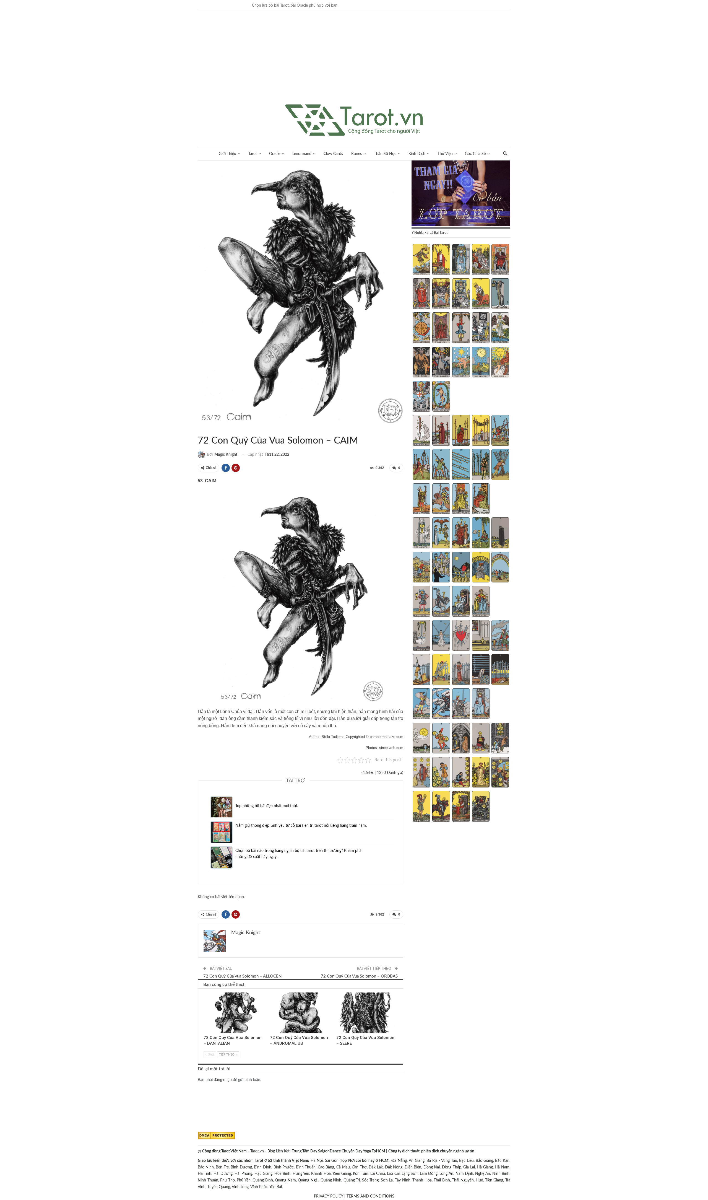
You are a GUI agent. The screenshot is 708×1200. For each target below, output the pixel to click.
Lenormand (301, 154)
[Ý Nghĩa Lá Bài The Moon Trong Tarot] (481, 363)
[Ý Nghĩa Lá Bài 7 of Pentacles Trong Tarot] (441, 773)
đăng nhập (223, 1080)
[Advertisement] (354, 63)
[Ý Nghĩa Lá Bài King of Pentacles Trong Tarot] (481, 807)
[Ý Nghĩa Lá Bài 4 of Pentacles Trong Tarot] (481, 739)
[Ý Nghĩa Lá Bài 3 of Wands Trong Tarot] (461, 431)
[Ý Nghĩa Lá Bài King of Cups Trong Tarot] (481, 602)
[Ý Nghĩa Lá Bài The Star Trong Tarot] (461, 363)
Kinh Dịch (416, 154)
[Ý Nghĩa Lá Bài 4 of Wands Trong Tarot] (481, 431)
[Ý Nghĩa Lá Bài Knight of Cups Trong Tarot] (441, 602)
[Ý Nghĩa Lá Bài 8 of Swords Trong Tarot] (461, 670)
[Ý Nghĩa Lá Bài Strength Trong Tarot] (481, 294)
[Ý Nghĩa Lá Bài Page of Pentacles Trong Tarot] (421, 807)
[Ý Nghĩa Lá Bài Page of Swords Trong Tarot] (421, 704)
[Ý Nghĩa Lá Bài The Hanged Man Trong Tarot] (461, 328)
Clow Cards (333, 154)
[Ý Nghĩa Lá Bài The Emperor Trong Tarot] (500, 260)
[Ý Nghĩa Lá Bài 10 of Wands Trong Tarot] (500, 465)
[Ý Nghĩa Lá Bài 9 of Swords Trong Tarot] (481, 670)
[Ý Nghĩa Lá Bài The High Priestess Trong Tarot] (461, 260)
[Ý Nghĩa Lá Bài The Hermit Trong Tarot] (500, 294)
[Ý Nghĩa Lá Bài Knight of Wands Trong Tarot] (441, 499)
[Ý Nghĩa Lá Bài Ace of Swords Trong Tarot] (421, 636)
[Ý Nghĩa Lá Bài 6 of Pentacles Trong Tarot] (421, 773)
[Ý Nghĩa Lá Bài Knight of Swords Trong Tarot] (441, 704)
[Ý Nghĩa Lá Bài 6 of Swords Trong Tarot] (421, 670)
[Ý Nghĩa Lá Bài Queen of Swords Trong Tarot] (461, 704)
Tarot (252, 154)
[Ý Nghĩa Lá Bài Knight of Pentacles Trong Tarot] (441, 807)
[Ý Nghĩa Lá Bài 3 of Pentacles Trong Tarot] (461, 739)
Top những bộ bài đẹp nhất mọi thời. (266, 806)
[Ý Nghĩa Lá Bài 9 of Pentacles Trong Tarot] (481, 773)
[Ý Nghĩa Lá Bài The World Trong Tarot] (441, 397)
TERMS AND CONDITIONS (370, 1196)
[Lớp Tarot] (461, 194)
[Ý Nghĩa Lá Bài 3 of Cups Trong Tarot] (461, 533)
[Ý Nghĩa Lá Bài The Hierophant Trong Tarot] (421, 294)
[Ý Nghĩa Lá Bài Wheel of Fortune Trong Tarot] (421, 328)
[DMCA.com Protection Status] (216, 1135)
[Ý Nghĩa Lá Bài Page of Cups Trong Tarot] (421, 602)
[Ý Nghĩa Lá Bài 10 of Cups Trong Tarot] (500, 568)
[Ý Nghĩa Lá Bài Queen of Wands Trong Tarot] (461, 499)
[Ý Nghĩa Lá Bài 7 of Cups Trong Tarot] (441, 568)
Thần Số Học (385, 154)
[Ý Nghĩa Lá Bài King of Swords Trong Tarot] (481, 704)
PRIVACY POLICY (328, 1196)
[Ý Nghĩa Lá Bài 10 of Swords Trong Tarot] (500, 670)
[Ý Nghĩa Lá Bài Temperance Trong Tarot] (500, 328)
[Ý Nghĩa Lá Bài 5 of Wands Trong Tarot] (500, 431)
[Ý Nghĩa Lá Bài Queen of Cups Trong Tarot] (461, 602)
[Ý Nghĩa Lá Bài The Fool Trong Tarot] (421, 260)
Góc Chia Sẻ (475, 154)
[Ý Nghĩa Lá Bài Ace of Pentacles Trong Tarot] (421, 739)
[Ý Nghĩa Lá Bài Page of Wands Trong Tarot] (421, 499)
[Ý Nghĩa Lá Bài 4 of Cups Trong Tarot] (481, 533)
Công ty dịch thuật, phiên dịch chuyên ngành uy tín (431, 1151)
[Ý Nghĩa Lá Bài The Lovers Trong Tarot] (441, 294)
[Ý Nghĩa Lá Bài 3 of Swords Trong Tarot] (461, 636)
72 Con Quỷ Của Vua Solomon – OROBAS (359, 976)
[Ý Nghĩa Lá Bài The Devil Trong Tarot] (421, 363)
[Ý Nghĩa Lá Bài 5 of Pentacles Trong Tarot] (500, 739)
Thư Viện (445, 154)
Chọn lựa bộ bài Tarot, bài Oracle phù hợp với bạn (294, 5)
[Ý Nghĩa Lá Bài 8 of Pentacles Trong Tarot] (461, 773)
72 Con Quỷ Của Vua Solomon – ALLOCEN (242, 976)
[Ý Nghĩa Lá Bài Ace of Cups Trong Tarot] (421, 533)
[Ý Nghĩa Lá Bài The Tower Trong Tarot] (441, 363)
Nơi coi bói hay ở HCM (368, 1161)
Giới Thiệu (227, 154)
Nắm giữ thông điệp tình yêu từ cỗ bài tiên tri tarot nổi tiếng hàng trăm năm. (301, 826)
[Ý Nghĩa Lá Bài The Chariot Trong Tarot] (461, 294)
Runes (356, 154)
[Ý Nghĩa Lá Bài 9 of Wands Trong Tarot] (481, 465)
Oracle (274, 154)
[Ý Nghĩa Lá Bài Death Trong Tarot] (481, 328)
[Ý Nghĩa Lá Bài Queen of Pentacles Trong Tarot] (461, 807)
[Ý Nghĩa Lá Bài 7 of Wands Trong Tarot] (441, 465)
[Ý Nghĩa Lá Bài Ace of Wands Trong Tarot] (421, 431)
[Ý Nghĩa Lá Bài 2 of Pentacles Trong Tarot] (441, 739)
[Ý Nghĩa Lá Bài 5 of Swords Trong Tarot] (500, 636)
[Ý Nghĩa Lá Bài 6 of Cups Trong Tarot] (421, 568)
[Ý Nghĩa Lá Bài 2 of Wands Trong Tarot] (441, 431)
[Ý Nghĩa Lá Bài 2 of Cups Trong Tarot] (441, 533)
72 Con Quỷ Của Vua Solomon (200, 429)
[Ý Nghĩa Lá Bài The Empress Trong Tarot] (481, 260)
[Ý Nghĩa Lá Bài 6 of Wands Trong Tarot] (421, 465)
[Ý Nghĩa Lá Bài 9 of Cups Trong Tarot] (481, 568)
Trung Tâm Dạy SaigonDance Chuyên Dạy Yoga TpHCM (338, 1151)
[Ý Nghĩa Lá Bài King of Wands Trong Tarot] (481, 499)
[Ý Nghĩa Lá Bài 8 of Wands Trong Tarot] (461, 465)
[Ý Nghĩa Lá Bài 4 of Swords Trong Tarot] (481, 636)
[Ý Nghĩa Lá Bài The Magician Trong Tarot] (441, 260)
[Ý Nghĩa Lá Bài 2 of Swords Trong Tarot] (441, 636)
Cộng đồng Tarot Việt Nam (224, 1151)
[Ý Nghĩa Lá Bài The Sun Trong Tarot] (500, 363)
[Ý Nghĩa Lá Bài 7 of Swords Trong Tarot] (441, 670)
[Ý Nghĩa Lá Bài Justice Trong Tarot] (441, 328)
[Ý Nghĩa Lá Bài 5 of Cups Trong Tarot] (500, 533)
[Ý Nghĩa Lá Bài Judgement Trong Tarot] (421, 397)
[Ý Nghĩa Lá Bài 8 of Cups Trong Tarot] (461, 568)
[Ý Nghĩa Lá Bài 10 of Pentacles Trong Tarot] (500, 773)
